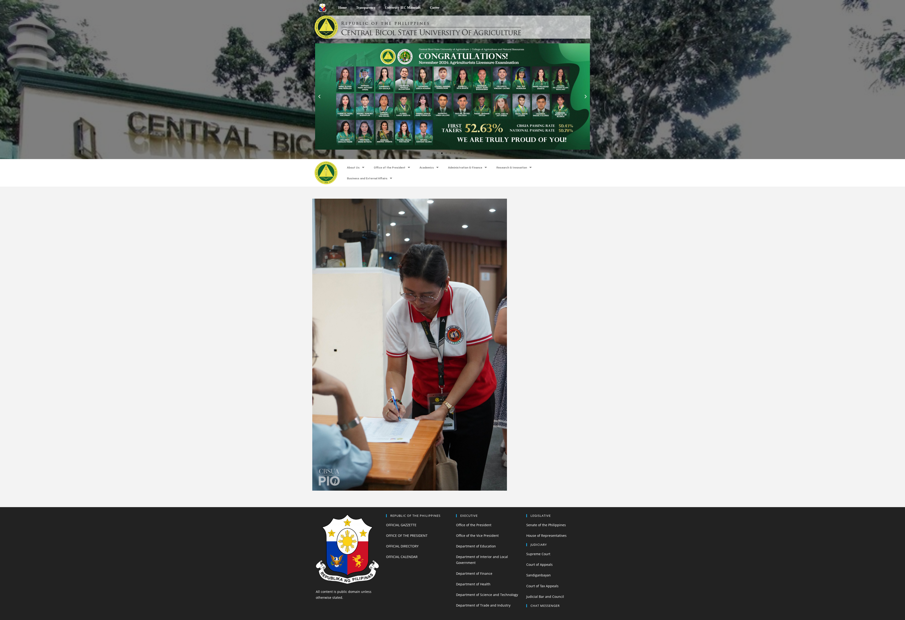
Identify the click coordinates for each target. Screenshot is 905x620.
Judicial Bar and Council (545, 596)
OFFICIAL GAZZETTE (401, 525)
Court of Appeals (539, 564)
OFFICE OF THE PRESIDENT (407, 535)
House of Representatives (546, 535)
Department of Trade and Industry (483, 605)
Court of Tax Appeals (542, 586)
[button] (433, 153)
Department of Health (473, 584)
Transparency (365, 7)
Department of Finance (474, 573)
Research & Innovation (511, 167)
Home (342, 7)
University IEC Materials (402, 7)
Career (435, 7)
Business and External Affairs (367, 178)
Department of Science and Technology (487, 594)
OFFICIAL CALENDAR (402, 556)
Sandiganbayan (538, 575)
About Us (353, 167)
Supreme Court (538, 554)
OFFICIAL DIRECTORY (402, 546)
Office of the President (389, 167)
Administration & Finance (465, 167)
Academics (427, 167)
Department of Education (476, 546)
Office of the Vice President (477, 535)
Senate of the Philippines (546, 525)
